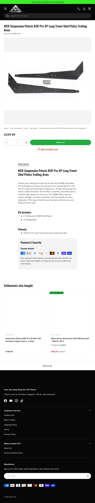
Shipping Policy (10, 424)
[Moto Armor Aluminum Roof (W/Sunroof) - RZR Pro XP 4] (70, 312)
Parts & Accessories (16, 128)
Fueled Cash (9, 415)
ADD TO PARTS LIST (49, 149)
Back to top (47, 366)
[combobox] (47, 15)
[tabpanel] (47, 201)
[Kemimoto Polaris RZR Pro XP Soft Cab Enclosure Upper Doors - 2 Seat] (25, 312)
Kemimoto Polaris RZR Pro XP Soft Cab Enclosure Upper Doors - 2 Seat (23, 339)
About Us (8, 448)
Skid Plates (33, 128)
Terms (6, 429)
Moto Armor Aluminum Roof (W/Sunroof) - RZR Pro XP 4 (70, 339)
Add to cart (60, 142)
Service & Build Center (13, 453)
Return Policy (9, 420)
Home (6, 128)
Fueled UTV (12, 497)
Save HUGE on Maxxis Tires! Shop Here (48, 2)
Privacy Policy (10, 434)
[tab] (23, 164)
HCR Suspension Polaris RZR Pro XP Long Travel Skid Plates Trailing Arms (62, 128)
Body (26, 128)
